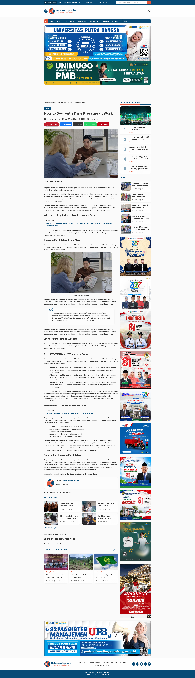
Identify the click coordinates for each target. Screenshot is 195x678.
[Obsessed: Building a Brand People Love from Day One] (51, 519)
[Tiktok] (149, 664)
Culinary (65, 21)
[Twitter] (145, 664)
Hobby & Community (105, 21)
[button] (149, 2)
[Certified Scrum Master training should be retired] (89, 519)
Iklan (116, 662)
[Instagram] (137, 664)
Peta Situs (123, 662)
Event (72, 21)
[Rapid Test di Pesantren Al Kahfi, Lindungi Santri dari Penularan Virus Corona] (67, 562)
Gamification (54, 493)
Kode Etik (98, 662)
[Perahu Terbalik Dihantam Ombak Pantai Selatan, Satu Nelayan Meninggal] (118, 562)
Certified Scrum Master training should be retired (105, 518)
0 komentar (93, 119)
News (51, 21)
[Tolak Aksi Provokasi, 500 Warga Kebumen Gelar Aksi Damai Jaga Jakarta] (126, 229)
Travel (57, 21)
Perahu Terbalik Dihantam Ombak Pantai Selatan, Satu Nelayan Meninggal (116, 578)
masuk (55, 544)
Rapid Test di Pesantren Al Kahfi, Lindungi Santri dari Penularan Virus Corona (67, 578)
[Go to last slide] (114, 550)
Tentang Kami (82, 662)
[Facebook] (133, 664)
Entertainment (81, 21)
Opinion (126, 21)
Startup (47, 109)
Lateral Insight (65, 493)
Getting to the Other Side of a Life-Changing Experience (69, 413)
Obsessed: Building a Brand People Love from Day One (69, 518)
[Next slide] (117, 550)
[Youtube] (141, 664)
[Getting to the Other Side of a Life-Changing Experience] (89, 506)
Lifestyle (92, 21)
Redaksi (91, 662)
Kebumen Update (71, 480)
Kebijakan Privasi (108, 662)
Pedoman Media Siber (102, 666)
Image (134, 21)
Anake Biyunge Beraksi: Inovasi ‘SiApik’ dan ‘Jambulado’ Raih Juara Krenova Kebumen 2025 (79, 224)
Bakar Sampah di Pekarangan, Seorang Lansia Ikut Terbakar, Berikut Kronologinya (91, 578)
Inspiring (118, 21)
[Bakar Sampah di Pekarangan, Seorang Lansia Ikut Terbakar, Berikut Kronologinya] (93, 562)
